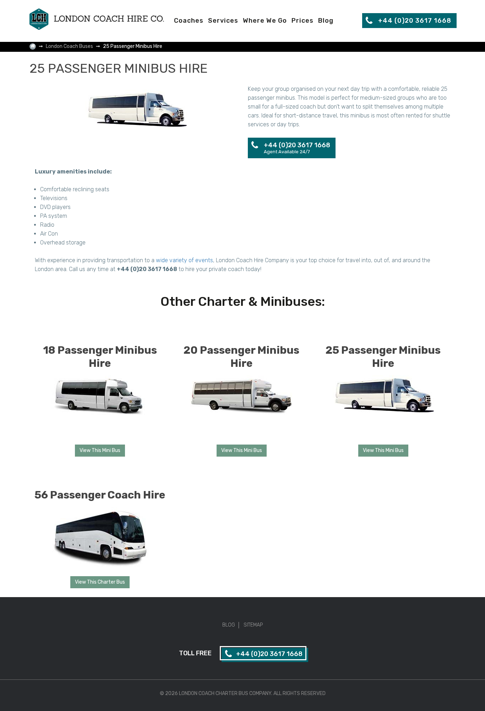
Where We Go (265, 20)
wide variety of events (184, 260)
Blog (325, 20)
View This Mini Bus (100, 450)
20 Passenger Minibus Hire (241, 357)
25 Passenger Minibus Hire (383, 357)
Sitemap (253, 625)
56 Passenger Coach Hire (99, 495)
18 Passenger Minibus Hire (100, 357)
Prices (302, 20)
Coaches (188, 20)
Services (223, 20)
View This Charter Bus (100, 582)
